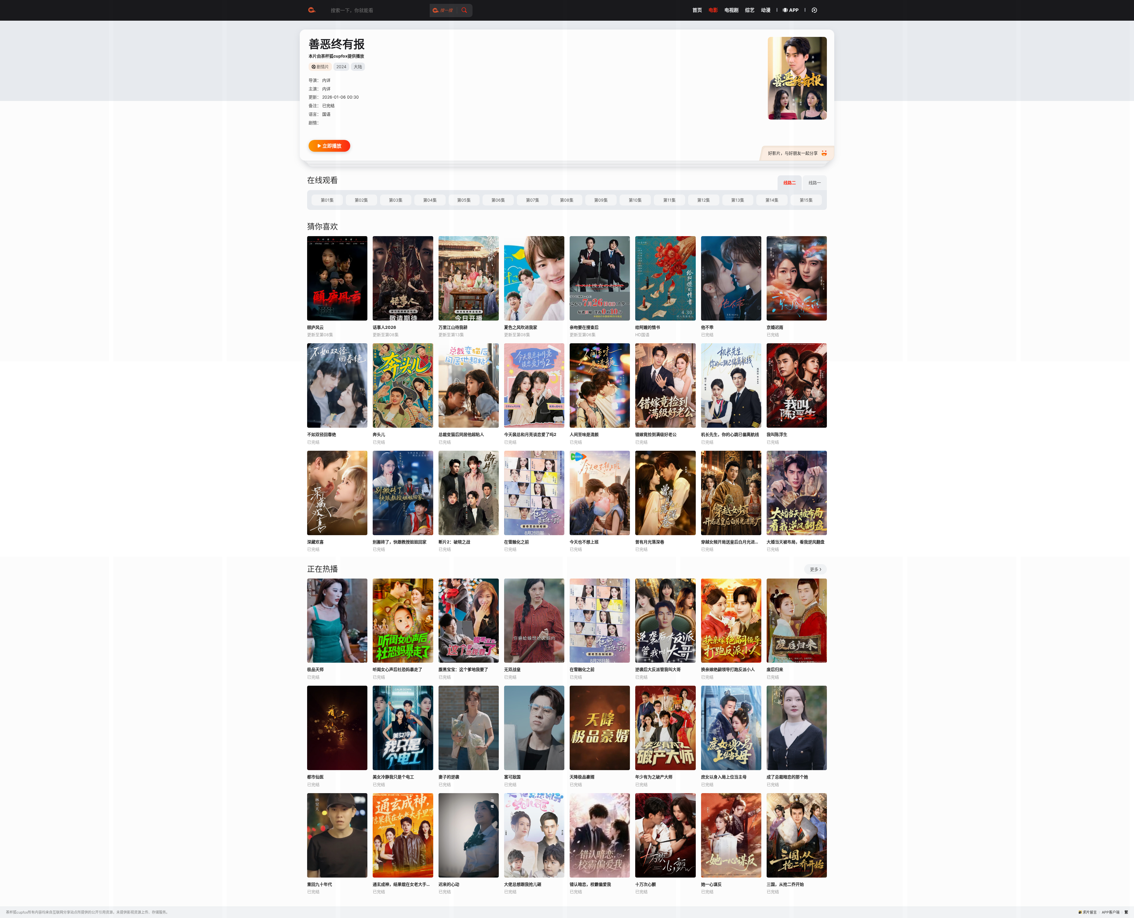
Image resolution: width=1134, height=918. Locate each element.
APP (794, 10)
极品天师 (315, 669)
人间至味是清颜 (584, 434)
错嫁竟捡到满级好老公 (656, 434)
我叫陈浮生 (777, 434)
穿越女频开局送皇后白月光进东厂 (731, 541)
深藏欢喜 (315, 541)
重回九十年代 (319, 884)
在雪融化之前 (516, 541)
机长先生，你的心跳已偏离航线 (730, 434)
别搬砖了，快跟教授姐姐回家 (399, 541)
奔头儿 (379, 434)
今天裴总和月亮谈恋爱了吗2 (530, 434)
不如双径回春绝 (321, 434)
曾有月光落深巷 (649, 541)
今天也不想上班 (584, 541)
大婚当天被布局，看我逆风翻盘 (796, 541)
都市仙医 (315, 776)
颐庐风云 (315, 327)
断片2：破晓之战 (454, 541)
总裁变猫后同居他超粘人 (461, 434)
